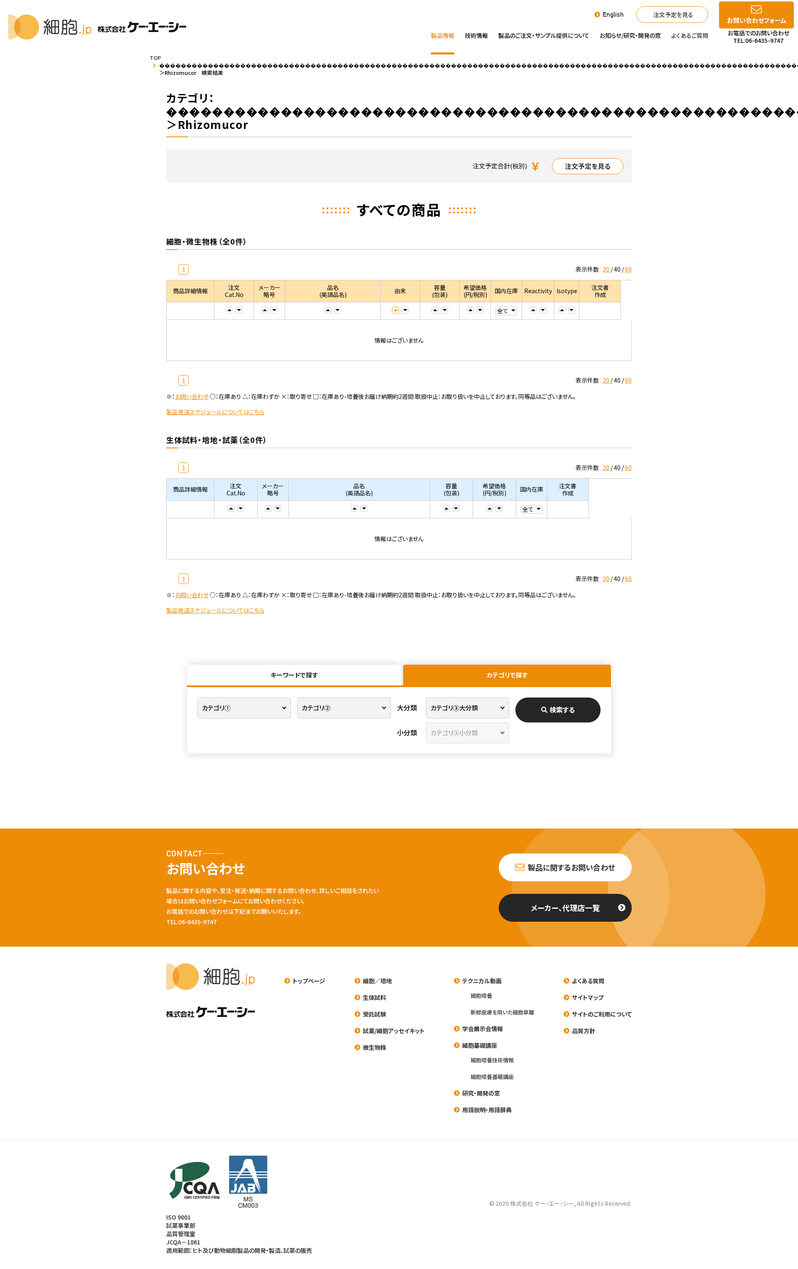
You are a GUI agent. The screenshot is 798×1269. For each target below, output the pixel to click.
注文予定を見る (673, 14)
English (613, 14)
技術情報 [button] (476, 35)
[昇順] (229, 310)
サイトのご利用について (602, 1014)
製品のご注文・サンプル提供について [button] (543, 35)
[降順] (238, 310)
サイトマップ (587, 997)
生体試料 (374, 997)
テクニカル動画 (482, 981)
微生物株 (374, 1047)
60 (628, 269)
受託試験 (374, 1014)
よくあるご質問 (689, 35)
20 (606, 269)
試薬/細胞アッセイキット (394, 1031)
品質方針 (583, 1031)
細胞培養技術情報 (492, 1060)
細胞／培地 (377, 981)
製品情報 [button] (442, 35)
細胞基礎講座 (479, 1045)
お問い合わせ (192, 396)
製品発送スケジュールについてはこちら (215, 412)
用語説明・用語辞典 (487, 1110)
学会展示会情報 (482, 1028)
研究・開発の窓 (481, 1093)
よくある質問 (588, 981)
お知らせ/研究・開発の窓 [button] (630, 35)
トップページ (309, 981)
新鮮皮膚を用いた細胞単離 (502, 1012)
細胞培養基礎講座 (492, 1077)
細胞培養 (481, 995)
